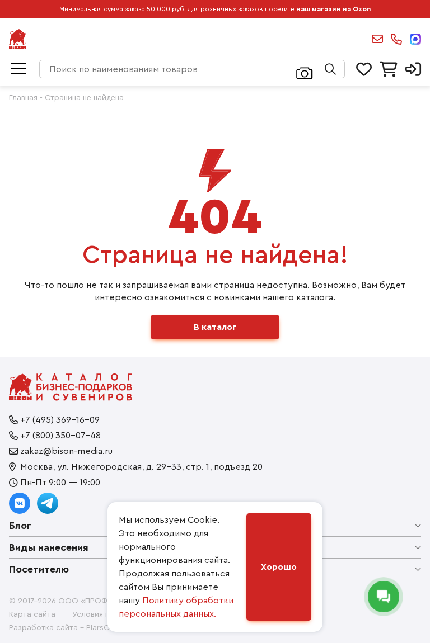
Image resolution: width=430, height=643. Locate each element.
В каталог (215, 327)
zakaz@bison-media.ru (377, 39)
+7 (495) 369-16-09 (60, 419)
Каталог (18, 69)
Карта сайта (32, 614)
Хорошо (279, 566)
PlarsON (100, 628)
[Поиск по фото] (304, 72)
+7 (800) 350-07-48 (60, 435)
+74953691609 (396, 39)
